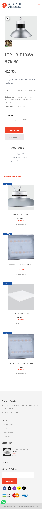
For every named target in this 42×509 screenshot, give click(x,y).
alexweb (35, 506)
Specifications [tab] (14, 137)
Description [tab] (14, 130)
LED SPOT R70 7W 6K (20, 449)
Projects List (8, 424)
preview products (10, 432)
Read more (22, 224)
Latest (6, 428)
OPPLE (26, 97)
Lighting (20, 97)
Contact (7, 436)
